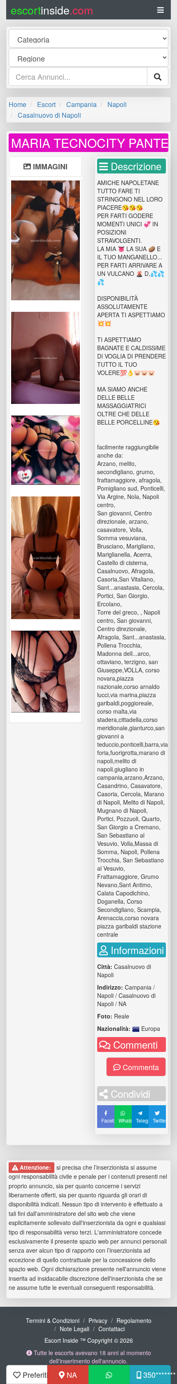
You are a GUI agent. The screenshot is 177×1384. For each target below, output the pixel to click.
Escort (46, 104)
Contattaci (111, 1329)
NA (71, 1374)
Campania (81, 104)
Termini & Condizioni (52, 1320)
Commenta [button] (140, 1066)
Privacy (97, 1320)
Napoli (117, 104)
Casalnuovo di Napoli (49, 115)
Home (17, 104)
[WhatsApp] (109, 1374)
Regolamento (133, 1320)
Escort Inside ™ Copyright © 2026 (88, 1340)
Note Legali (74, 1329)
